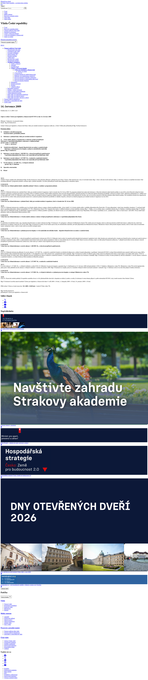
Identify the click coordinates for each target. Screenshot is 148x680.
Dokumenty (14, 82)
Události (6, 648)
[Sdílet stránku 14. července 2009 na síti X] (5, 300)
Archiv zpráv (7, 102)
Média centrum (8, 14)
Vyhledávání (4, 8)
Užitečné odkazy (15, 87)
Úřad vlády (7, 17)
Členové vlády (8, 604)
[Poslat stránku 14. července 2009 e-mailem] (5, 305)
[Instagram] (5, 663)
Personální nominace (13, 88)
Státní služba (7, 19)
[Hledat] (25, 8)
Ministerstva (7, 608)
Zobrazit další (4, 588)
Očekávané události (9, 618)
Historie (6, 610)
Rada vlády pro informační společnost (18, 94)
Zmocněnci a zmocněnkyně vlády (13, 100)
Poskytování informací (10, 645)
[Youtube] (5, 665)
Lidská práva (11, 57)
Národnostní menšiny (13, 60)
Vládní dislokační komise (14, 93)
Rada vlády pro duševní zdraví (16, 96)
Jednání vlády (8, 623)
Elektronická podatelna (10, 670)
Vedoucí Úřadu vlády (10, 641)
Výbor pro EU (18, 73)
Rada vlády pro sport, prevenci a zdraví (18, 97)
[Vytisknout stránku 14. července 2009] (5, 307)
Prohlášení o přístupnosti (10, 674)
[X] (5, 658)
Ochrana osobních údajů (10, 678)
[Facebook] (5, 656)
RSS (5, 673)
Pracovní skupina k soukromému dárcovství (26, 79)
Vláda (5, 13)
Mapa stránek (7, 671)
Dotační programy (16, 83)
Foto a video (7, 624)
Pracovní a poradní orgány (11, 16)
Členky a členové (15, 63)
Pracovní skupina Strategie (21, 80)
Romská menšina (12, 56)
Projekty (13, 85)
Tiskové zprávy (8, 620)
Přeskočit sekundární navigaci (9, 39)
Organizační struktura (10, 642)
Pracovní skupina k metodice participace (25, 77)
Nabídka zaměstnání (9, 644)
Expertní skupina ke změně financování (25, 74)
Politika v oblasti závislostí (15, 90)
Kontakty (6, 668)
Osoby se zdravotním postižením (16, 91)
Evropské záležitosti (13, 53)
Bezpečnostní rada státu (14, 50)
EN (2, 4)
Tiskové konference (9, 621)
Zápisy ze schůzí (22, 71)
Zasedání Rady (15, 67)
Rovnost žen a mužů (13, 59)
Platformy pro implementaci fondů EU (24, 76)
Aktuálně (6, 617)
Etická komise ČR (12, 54)
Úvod (5, 11)
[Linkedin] (5, 661)
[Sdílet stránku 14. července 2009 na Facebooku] (5, 303)
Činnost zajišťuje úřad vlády (11, 631)
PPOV (2, 45)
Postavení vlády (8, 607)
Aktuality (13, 65)
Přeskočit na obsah (6, 1)
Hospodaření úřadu (9, 647)
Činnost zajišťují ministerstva (12, 99)
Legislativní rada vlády (14, 51)
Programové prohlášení (10, 605)
